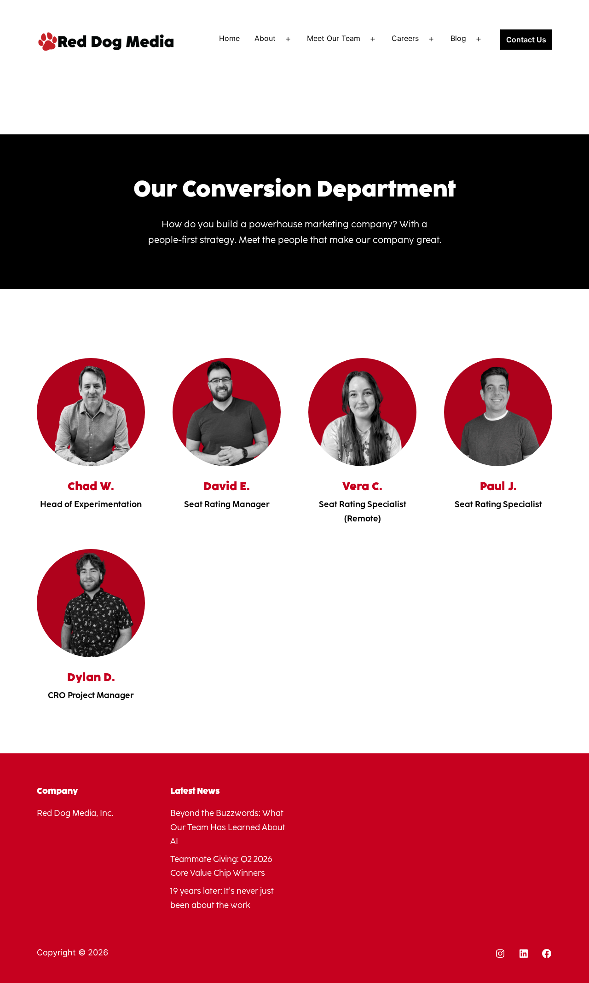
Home (229, 38)
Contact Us (526, 39)
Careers (405, 38)
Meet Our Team (333, 38)
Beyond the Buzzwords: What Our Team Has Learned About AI (227, 827)
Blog (458, 38)
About (265, 38)
